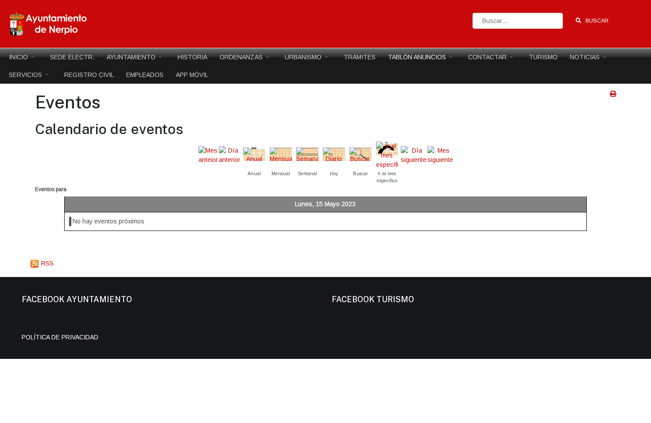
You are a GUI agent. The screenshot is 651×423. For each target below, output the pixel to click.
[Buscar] (360, 154)
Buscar (596, 21)
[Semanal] (307, 154)
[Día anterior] (229, 154)
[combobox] (518, 20)
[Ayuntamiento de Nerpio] (49, 23)
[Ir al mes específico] (387, 154)
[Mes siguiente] (440, 154)
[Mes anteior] (208, 154)
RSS (46, 263)
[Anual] (254, 154)
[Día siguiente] (413, 154)
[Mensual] (281, 154)
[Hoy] (334, 154)
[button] (23, 57)
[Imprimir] (613, 93)
